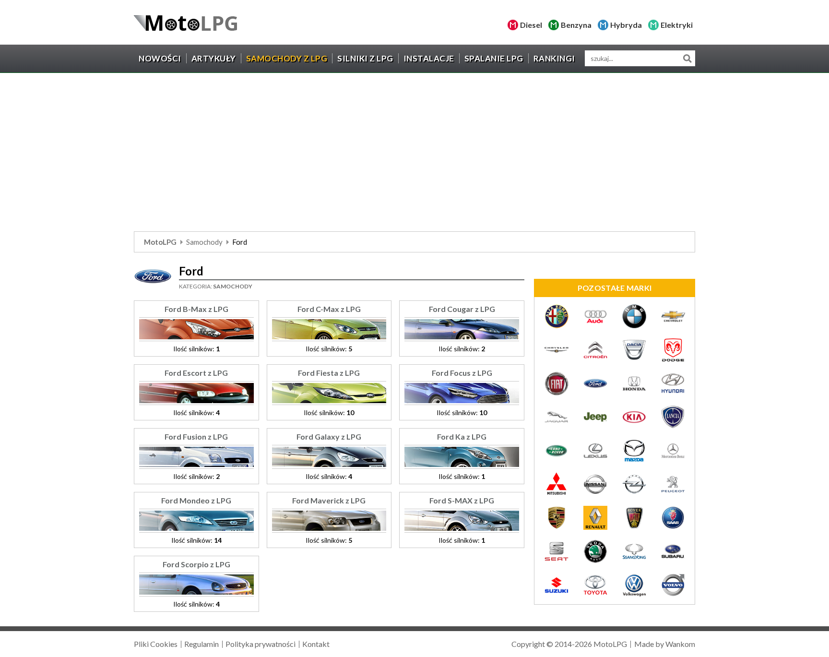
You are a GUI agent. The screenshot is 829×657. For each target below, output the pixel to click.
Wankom (680, 643)
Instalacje (428, 58)
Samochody (204, 242)
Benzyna (576, 24)
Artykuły (213, 58)
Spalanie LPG (493, 58)
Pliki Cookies (156, 643)
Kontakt (316, 643)
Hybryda (626, 24)
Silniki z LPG (365, 58)
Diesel (531, 24)
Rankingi (554, 58)
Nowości (160, 58)
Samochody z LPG (287, 58)
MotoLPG (160, 242)
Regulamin (201, 643)
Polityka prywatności (260, 643)
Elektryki (677, 24)
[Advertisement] (414, 154)
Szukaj (687, 58)
